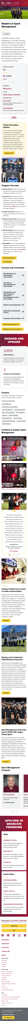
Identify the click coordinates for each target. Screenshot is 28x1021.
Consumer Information (7, 1003)
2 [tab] (11, 554)
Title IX (3, 1005)
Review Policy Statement (8, 1014)
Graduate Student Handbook (10, 324)
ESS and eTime (5, 981)
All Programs (7, 33)
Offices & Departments (7, 973)
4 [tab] (16, 554)
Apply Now (6, 851)
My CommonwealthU (6, 975)
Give (14, 930)
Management (7, 88)
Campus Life (6, 951)
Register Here (8, 153)
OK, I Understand (8, 1017)
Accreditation (5, 995)
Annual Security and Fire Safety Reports (11, 997)
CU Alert (3, 985)
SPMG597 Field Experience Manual (12, 329)
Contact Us (7, 862)
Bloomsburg (4, 960)
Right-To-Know (5, 1001)
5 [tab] (18, 554)
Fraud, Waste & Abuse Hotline (8, 999)
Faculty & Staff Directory (7, 971)
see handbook (13, 206)
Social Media (4, 988)
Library (3, 977)
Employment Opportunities (8, 983)
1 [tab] (9, 554)
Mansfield (4, 964)
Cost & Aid (5, 947)
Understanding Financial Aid (13, 904)
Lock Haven (15, 551)
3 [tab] (14, 554)
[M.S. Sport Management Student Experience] (14, 489)
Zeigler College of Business (11, 94)
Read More (6, 620)
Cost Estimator (7, 261)
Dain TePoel (7, 101)
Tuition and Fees (9, 891)
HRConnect (4, 979)
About (4, 955)
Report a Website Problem (8, 990)
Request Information (8, 258)
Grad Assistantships (10, 880)
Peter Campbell (8, 108)
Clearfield (4, 966)
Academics (5, 940)
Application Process (10, 840)
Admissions (5, 943)
